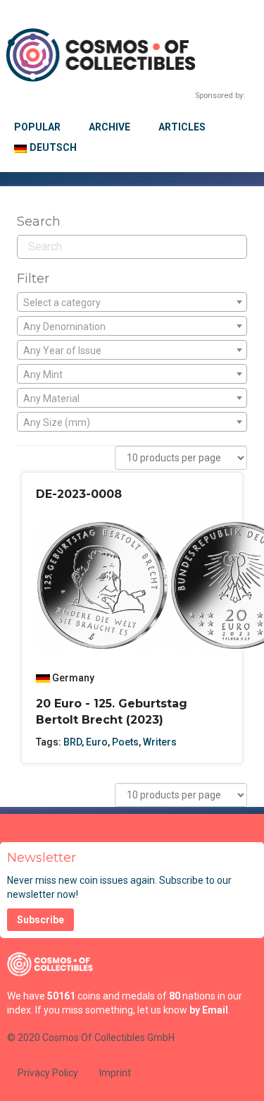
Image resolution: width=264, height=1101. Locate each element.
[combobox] (132, 302)
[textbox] (132, 302)
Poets (125, 742)
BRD (72, 742)
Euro (97, 742)
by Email (208, 1010)
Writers (160, 742)
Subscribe (40, 919)
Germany (73, 677)
